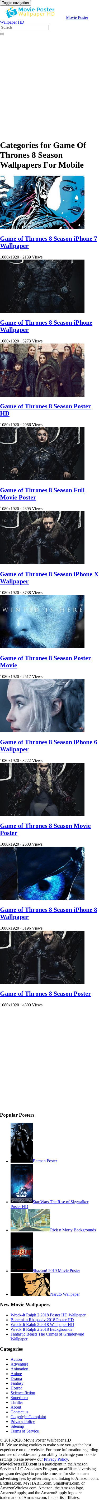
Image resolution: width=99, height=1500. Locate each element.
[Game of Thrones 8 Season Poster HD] (42, 395)
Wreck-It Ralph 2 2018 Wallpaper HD (42, 1324)
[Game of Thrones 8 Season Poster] (42, 982)
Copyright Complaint (28, 1416)
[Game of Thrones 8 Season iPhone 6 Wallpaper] (42, 730)
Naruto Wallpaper (65, 1294)
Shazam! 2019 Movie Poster (56, 1271)
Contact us (19, 1412)
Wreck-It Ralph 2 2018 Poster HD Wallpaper (48, 1315)
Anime (16, 1373)
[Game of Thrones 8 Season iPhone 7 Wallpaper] (42, 227)
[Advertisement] (49, 85)
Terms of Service (25, 1431)
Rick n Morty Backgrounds (73, 1230)
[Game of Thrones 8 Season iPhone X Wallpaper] (42, 563)
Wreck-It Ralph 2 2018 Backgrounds (41, 1329)
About (16, 1407)
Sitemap (17, 1426)
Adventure (19, 1364)
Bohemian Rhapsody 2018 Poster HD (42, 1319)
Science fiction (23, 1393)
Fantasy (17, 1383)
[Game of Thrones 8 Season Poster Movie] (42, 647)
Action (16, 1359)
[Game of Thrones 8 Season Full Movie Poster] (42, 479)
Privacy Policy (23, 1421)
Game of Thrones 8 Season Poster (45, 993)
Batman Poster (45, 1161)
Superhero (19, 1397)
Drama (16, 1378)
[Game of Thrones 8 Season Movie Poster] (42, 814)
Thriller (17, 1402)
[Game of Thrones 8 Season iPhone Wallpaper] (42, 311)
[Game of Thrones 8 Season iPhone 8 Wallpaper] (42, 898)
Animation (19, 1369)
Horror (16, 1388)
